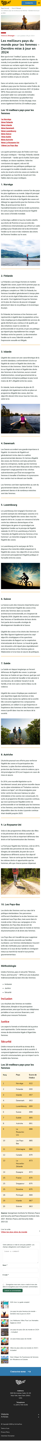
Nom (5, 1265)
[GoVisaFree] (6, 3)
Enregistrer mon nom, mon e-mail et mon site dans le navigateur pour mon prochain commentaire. (20, 1285)
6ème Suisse (6, 134)
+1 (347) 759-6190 (20, 1405)
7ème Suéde (6, 137)
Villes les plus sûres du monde (14, 1232)
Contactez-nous (18, 1371)
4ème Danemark (7, 128)
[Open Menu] (39, 3)
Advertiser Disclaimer (8, 1436)
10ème (9, 145)
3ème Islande (6, 125)
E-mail (6, 1275)
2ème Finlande (7, 122)
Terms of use (5, 1428)
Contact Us (29, 3)
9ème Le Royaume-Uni (10, 142)
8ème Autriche (7, 140)
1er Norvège (6, 119)
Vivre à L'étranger (16, 8)
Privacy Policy (5, 1432)
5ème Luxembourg (8, 131)
